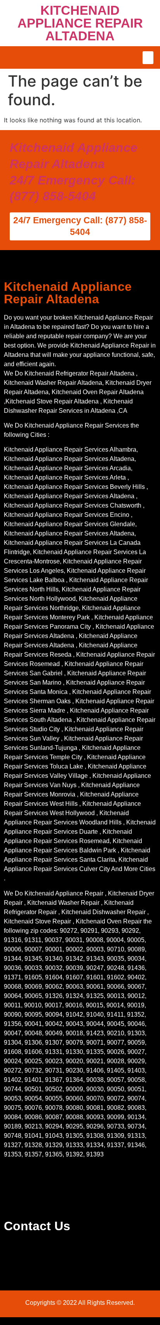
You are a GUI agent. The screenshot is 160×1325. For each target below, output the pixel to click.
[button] (148, 57)
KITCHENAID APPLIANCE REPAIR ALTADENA (80, 23)
